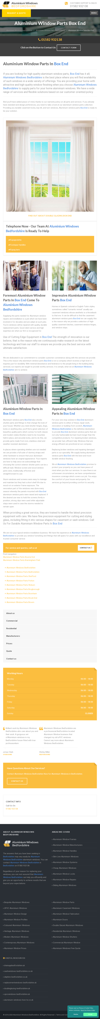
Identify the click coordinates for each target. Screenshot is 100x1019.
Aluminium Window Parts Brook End (22, 598)
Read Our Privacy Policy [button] (88, 1010)
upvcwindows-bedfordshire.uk (17, 994)
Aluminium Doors (60, 919)
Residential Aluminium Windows (66, 931)
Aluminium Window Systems (65, 862)
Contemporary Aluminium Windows (19, 942)
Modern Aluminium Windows (16, 937)
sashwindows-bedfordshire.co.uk (18, 971)
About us (10, 613)
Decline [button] (76, 1014)
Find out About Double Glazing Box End (50, 215)
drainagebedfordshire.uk (14, 965)
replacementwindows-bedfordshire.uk (20, 982)
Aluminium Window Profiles (15, 919)
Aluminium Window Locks (64, 874)
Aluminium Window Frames (64, 839)
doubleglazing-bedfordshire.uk (17, 988)
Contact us (11, 659)
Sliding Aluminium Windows (64, 885)
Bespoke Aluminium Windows (16, 902)
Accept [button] (90, 1014)
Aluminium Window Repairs (64, 879)
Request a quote (16, 13)
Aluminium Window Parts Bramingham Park (21, 560)
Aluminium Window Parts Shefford (21, 576)
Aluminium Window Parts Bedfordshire (23, 572)
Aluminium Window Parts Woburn (21, 585)
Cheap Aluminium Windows (64, 868)
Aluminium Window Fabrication (66, 914)
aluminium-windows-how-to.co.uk (18, 1000)
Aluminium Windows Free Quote (66, 948)
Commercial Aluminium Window (66, 942)
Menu (94, 13)
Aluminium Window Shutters (65, 937)
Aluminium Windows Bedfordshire (21, 568)
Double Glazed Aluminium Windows (68, 925)
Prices (9, 643)
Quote (9, 651)
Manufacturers (13, 636)
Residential (11, 628)
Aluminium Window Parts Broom (20, 602)
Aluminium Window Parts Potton (20, 581)
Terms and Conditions (64, 1015)
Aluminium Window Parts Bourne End (19, 557)
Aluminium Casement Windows (66, 908)
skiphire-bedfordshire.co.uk (15, 977)
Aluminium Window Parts (63, 902)
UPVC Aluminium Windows (15, 908)
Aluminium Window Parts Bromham (22, 593)
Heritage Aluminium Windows (16, 931)
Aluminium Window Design (15, 914)
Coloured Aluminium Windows (17, 925)
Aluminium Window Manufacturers (67, 845)
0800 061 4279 (44, 548)
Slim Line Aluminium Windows (66, 856)
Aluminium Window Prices (15, 948)
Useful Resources (15, 958)
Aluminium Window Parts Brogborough (23, 589)
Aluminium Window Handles (65, 851)
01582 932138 (79, 6)
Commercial (11, 621)
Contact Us (85, 548)
